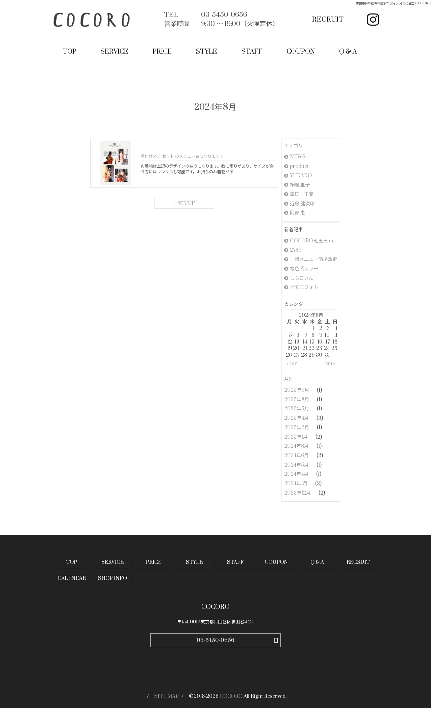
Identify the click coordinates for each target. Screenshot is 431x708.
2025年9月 (297, 390)
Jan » (329, 363)
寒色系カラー (304, 269)
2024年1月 (296, 483)
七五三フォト (304, 287)
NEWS (298, 157)
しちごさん (301, 278)
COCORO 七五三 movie (313, 241)
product (299, 166)
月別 (289, 379)
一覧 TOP (184, 203)
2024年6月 (297, 455)
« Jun (292, 363)
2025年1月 (296, 437)
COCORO (231, 696)
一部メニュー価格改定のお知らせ (313, 259)
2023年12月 (298, 493)
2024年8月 (297, 446)
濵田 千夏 (301, 194)
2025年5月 (297, 409)
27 (296, 355)
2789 (295, 250)
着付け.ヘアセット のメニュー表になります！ (182, 156)
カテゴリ (293, 146)
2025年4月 (297, 418)
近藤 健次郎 (302, 204)
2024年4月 (296, 474)
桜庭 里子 (300, 185)
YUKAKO (301, 176)
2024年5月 (297, 465)
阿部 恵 (297, 213)
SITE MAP (166, 696)
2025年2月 (297, 427)
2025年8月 (297, 399)
